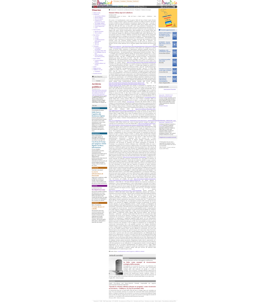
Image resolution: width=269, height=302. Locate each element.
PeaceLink (95, 167)
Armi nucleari (96, 29)
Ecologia (121, 7)
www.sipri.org (130, 101)
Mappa (141, 7)
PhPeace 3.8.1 (130, 301)
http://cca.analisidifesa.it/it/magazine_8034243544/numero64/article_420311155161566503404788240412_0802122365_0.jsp (142, 120)
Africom (97, 44)
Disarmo (96, 10)
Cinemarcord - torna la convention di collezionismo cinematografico (165, 79)
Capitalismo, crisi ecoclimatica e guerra (164, 50)
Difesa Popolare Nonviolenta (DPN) (99, 55)
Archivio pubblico (96, 85)
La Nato (97, 36)
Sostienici (135, 1)
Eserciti (97, 42)
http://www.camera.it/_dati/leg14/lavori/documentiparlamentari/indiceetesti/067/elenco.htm (135, 46)
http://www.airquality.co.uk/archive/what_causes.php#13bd (125, 190)
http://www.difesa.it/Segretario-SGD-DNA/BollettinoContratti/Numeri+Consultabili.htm (132, 109)
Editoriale (95, 203)
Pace (95, 7)
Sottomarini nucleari (100, 24)
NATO (94, 66)
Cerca (145, 7)
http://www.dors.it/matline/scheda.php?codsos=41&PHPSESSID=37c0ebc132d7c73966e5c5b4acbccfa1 (132, 179)
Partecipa (129, 1)
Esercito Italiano (99, 19)
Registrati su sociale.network (168, 137)
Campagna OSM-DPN (100, 50)
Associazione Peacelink (170, 89)
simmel (142, 251)
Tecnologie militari (100, 23)
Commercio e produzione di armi (100, 21)
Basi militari (96, 35)
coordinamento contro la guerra (126, 251)
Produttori (137, 10)
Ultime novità (96, 12)
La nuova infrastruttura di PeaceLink (97, 174)
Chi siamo (116, 1)
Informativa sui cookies (149, 301)
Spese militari (96, 58)
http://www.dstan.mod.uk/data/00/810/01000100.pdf (141, 62)
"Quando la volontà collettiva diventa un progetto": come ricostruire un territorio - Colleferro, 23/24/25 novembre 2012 (132, 287)
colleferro (137, 251)
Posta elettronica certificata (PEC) (169, 301)
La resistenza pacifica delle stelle (164, 60)
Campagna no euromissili (98, 48)
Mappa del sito (97, 68)
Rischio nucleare (99, 31)
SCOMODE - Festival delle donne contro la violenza (164, 43)
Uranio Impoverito (99, 26)
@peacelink (161, 95)
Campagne (96, 46)
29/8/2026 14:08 (169, 122)
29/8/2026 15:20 (169, 95)
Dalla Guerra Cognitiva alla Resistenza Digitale (98, 114)
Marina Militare (99, 17)
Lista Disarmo (98, 76)
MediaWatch (96, 108)
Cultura (100, 7)
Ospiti (125, 7)
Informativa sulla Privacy (139, 301)
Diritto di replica (158, 301)
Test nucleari (98, 33)
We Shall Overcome (98, 190)
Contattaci (123, 1)
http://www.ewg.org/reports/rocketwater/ (134, 157)
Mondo (105, 7)
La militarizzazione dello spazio (100, 40)
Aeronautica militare (100, 16)
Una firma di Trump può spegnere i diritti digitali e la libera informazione (99, 144)
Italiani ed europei (146, 10)
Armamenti (96, 14)
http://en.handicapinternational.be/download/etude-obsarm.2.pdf (126, 82)
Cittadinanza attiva (112, 7)
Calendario (131, 7)
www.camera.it (117, 47)
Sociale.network (97, 73)
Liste (136, 7)
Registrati (169, 7)
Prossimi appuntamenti (167, 30)
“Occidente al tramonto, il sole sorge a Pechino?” (165, 69)
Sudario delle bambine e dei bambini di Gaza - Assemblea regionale (165, 34)
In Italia (97, 38)
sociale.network (163, 87)
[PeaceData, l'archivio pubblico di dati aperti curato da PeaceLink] (166, 5)
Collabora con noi (97, 69)
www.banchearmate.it (150, 97)
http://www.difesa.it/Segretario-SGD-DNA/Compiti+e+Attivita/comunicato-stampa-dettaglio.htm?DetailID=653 (132, 124)
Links (96, 27)
